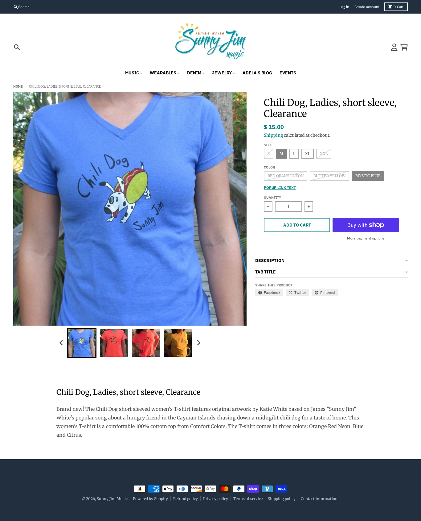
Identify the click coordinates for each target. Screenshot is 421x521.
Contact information (319, 498)
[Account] (394, 47)
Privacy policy (215, 498)
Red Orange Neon (286, 175)
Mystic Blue (368, 175)
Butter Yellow (329, 175)
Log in (344, 6)
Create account (366, 6)
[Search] (17, 47)
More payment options (366, 238)
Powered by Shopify (150, 498)
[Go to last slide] (61, 343)
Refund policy (185, 498)
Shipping (273, 135)
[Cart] (404, 47)
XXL (324, 153)
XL (307, 153)
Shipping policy (282, 498)
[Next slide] (198, 343)
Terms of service (248, 498)
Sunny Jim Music (112, 498)
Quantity (272, 197)
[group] (81, 343)
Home (18, 86)
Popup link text (280, 187)
